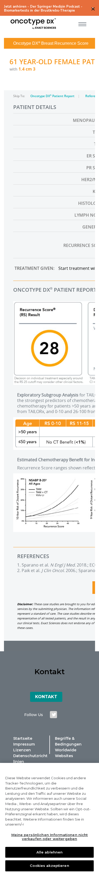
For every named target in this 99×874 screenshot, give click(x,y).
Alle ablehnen (49, 852)
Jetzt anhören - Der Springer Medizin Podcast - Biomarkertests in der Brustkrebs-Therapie (43, 9)
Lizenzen (22, 750)
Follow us (33, 714)
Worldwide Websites (65, 753)
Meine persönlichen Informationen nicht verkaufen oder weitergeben (49, 837)
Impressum (24, 744)
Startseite (22, 738)
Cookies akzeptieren (49, 865)
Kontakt (46, 696)
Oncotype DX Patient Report (52, 96)
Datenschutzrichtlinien (30, 758)
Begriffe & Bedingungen (68, 741)
